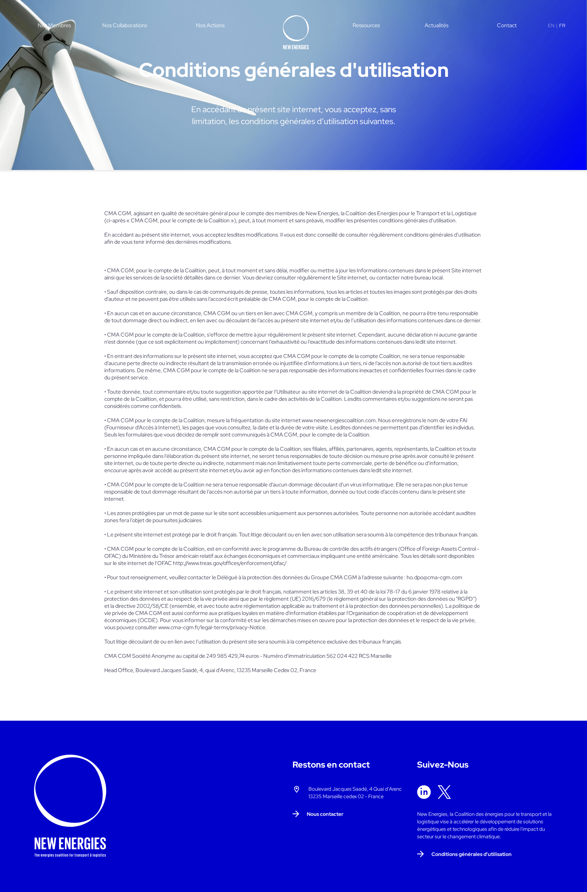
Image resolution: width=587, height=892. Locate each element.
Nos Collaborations (124, 25)
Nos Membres (54, 25)
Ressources (366, 25)
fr (562, 25)
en (551, 25)
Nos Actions (210, 25)
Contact (507, 25)
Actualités (436, 25)
